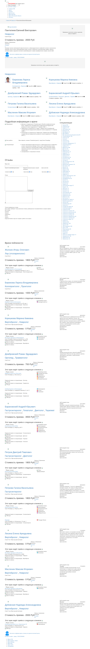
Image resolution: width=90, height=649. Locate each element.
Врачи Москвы (12, 14)
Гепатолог (61, 96)
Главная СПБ (12, 8)
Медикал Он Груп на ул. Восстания (13, 373)
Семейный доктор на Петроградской (13, 269)
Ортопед (10, 96)
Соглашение (11, 646)
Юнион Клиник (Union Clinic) (11, 426)
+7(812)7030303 (11, 3)
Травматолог (16, 96)
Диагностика (11, 13)
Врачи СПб (10, 639)
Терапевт (73, 96)
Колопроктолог (16, 86)
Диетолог (67, 96)
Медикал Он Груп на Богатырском (13, 302)
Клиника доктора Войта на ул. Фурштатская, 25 (16, 624)
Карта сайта (10, 644)
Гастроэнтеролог (53, 96)
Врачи (10, 10)
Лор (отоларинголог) (15, 253)
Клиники (11, 11)
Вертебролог (52, 83)
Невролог (9, 33)
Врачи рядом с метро (13, 640)
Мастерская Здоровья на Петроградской (14, 337)
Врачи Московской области (15, 15)
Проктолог (24, 86)
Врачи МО (10, 643)
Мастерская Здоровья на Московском (13, 552)
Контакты (11, 17)
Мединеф (7, 520)
